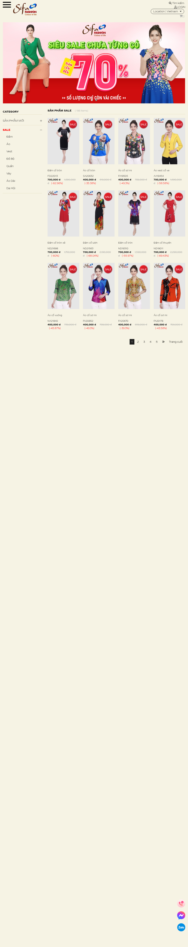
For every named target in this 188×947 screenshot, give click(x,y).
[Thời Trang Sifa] (25, 9)
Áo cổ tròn (89, 170)
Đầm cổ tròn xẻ (56, 242)
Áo (8, 144)
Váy (8, 173)
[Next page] (163, 342)
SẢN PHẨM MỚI (13, 120)
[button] (92, 100)
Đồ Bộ (10, 158)
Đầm (9, 136)
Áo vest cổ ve (161, 170)
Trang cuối (175, 341)
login (181, 6)
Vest (9, 151)
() (184, 16)
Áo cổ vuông (55, 315)
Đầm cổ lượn (90, 242)
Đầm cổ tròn (55, 170)
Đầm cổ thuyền (162, 242)
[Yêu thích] (78, 181)
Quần (10, 166)
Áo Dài (10, 180)
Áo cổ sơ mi (125, 170)
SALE (6, 129)
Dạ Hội (10, 188)
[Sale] (94, 63)
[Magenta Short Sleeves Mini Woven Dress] (63, 141)
